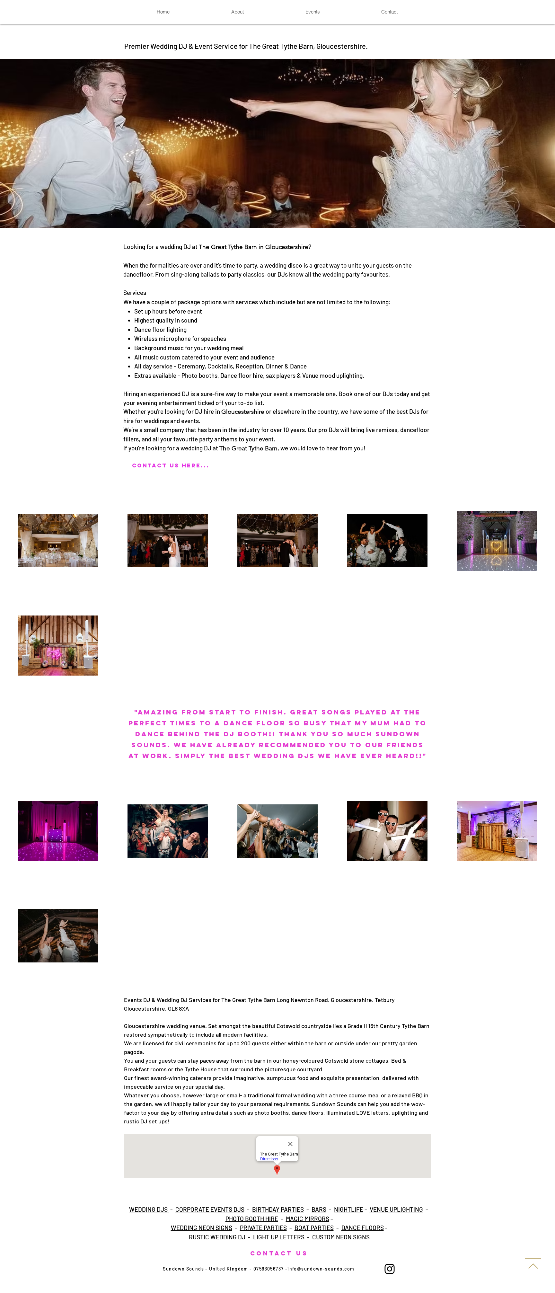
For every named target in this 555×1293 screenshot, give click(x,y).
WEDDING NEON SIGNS (201, 1227)
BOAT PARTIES (314, 1227)
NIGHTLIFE (348, 1209)
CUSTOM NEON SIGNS (341, 1237)
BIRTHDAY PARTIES (278, 1209)
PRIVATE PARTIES (263, 1227)
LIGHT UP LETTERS (278, 1237)
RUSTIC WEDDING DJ (217, 1237)
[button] (277, 143)
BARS (319, 1209)
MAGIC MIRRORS (307, 1218)
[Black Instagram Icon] (389, 1269)
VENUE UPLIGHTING (396, 1209)
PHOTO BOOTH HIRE (251, 1218)
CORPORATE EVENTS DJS (209, 1209)
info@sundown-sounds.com (320, 1268)
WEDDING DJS (149, 1209)
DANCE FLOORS (362, 1227)
